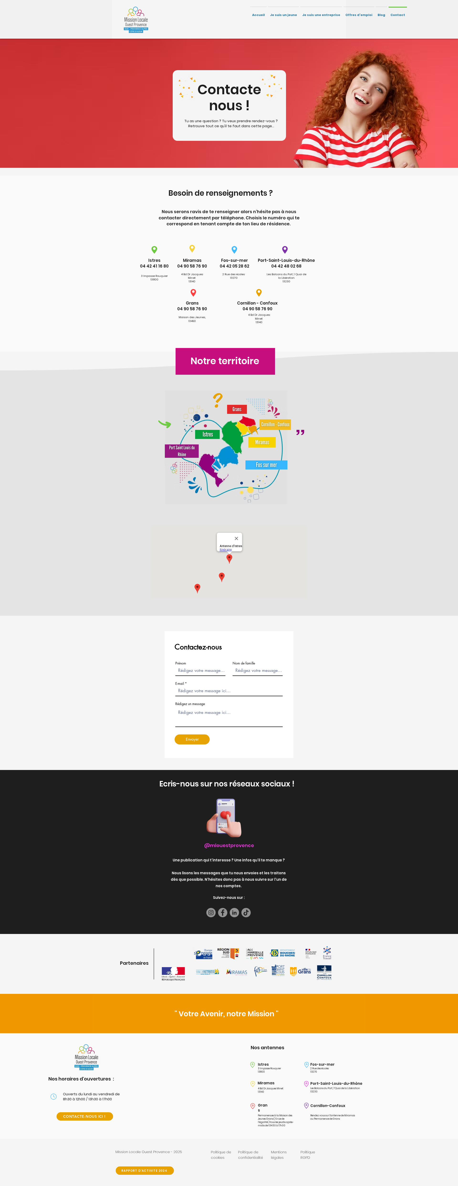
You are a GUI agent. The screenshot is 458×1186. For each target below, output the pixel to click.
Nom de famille (244, 663)
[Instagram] (211, 912)
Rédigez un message (190, 704)
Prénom (180, 663)
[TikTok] (246, 912)
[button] (283, 13)
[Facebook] (222, 912)
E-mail (179, 683)
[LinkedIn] (234, 912)
